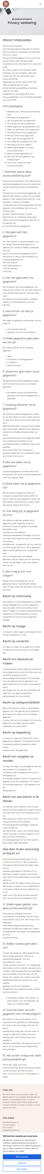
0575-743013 (8, 1127)
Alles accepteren (22, 1157)
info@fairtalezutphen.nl (13, 862)
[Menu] (40, 4)
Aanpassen (22, 1163)
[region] (22, 1153)
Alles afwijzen (22, 1169)
